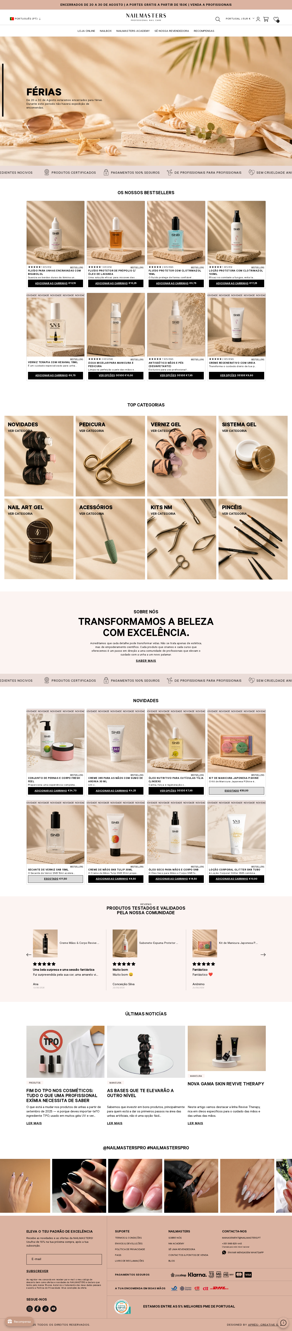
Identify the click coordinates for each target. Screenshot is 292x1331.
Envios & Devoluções (128, 1244)
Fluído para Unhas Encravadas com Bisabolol (54, 273)
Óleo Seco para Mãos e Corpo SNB (174, 870)
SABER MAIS (146, 661)
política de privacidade (130, 1249)
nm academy (176, 1244)
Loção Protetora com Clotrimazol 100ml (236, 273)
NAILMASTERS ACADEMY (133, 31)
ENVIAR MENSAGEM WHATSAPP (245, 1253)
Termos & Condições (128, 1238)
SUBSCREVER (37, 1271)
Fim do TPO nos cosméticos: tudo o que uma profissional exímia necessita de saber (62, 1096)
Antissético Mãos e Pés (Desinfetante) (166, 365)
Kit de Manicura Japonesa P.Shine (234, 778)
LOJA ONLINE (86, 31)
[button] (218, 19)
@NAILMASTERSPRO (124, 1148)
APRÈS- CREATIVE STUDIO (268, 1325)
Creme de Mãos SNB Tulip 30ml (110, 870)
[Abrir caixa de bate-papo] (283, 1322)
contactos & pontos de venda (188, 1255)
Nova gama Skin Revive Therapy (226, 1084)
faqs (118, 1255)
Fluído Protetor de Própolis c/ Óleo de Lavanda (111, 273)
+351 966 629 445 (232, 1244)
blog (171, 1261)
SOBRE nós (175, 1238)
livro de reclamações (129, 1261)
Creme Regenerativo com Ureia (232, 363)
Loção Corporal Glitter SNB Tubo (234, 870)
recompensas (204, 31)
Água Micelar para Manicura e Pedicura (110, 365)
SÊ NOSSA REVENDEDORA (172, 31)
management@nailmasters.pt (241, 1238)
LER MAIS (34, 1123)
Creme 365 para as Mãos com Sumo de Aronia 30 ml (115, 780)
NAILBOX (106, 31)
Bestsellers (76, 268)
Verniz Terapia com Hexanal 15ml (53, 362)
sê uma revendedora (181, 1249)
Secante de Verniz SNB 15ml (48, 870)
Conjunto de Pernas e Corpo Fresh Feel (54, 780)
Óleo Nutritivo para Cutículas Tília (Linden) (176, 780)
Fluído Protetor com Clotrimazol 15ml (175, 273)
